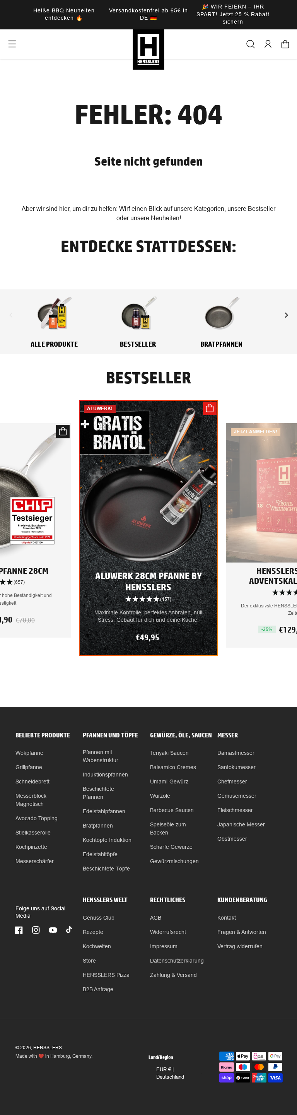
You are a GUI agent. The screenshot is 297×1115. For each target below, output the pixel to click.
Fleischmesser (235, 810)
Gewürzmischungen (174, 861)
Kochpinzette (31, 847)
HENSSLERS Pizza (106, 975)
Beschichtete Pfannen (98, 793)
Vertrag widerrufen (240, 946)
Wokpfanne (29, 753)
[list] (148, 543)
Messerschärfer (34, 861)
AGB (155, 918)
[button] (11, 44)
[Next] (285, 315)
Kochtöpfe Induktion (107, 840)
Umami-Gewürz (169, 781)
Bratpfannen (98, 826)
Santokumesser (236, 767)
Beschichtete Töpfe (106, 868)
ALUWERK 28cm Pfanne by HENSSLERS (148, 581)
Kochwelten (97, 946)
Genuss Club (98, 918)
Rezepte (93, 932)
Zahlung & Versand (173, 975)
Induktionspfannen (105, 774)
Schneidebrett (32, 781)
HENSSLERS (47, 1047)
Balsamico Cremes (173, 767)
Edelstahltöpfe (100, 854)
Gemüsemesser (236, 796)
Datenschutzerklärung (177, 961)
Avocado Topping (36, 818)
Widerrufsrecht (168, 932)
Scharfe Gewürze (171, 847)
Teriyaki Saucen (169, 753)
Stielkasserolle (33, 832)
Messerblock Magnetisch (30, 800)
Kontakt (226, 918)
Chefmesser (232, 781)
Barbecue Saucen (172, 810)
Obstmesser (232, 839)
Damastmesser (235, 753)
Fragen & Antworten (241, 932)
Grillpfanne (28, 767)
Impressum (164, 946)
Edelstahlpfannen (104, 811)
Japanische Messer (241, 824)
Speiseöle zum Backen (168, 828)
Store (89, 961)
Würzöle (160, 796)
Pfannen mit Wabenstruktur (100, 756)
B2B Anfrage (98, 989)
